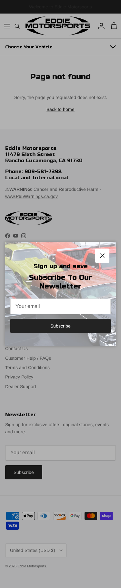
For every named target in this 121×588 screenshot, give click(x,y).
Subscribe (60, 325)
